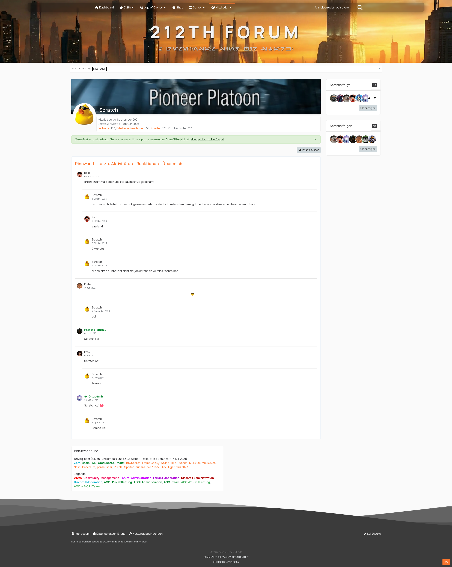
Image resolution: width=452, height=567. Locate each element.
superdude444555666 (151, 467)
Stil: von (226, 561)
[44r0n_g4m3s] (365, 98)
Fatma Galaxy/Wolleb (155, 463)
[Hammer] (340, 98)
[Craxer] (372, 139)
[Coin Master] (346, 98)
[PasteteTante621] (353, 139)
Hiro (173, 463)
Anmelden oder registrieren (332, 7)
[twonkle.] (372, 98)
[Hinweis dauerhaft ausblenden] (315, 139)
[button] (309, 150)
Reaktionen (147, 163)
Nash (77, 467)
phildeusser (104, 467)
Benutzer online (86, 451)
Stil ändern (374, 534)
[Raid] (353, 98)
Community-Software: (226, 557)
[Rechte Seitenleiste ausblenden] (379, 68)
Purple (118, 467)
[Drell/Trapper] (334, 98)
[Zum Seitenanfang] (446, 562)
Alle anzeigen (368, 108)
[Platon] (359, 139)
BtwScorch (133, 463)
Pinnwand (84, 163)
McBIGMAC (209, 463)
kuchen (183, 463)
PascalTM (88, 467)
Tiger (171, 467)
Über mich (172, 163)
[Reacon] (365, 139)
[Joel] (359, 98)
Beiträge (103, 128)
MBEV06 (194, 463)
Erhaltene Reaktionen (130, 128)
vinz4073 (182, 467)
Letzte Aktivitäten (115, 163)
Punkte (155, 128)
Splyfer (129, 467)
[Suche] (360, 7)
